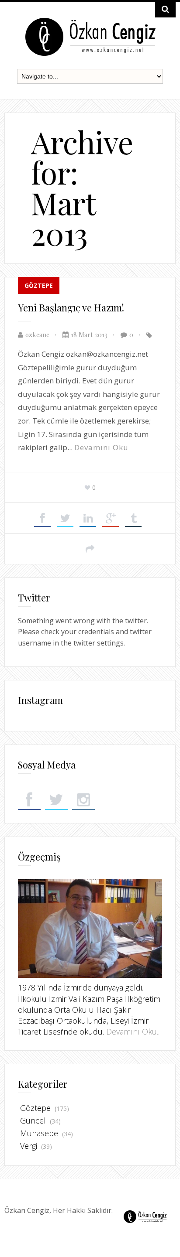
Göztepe (38, 285)
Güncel (33, 1120)
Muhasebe (39, 1133)
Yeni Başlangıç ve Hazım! (71, 307)
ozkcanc (37, 334)
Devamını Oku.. (132, 1031)
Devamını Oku (101, 447)
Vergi (28, 1146)
